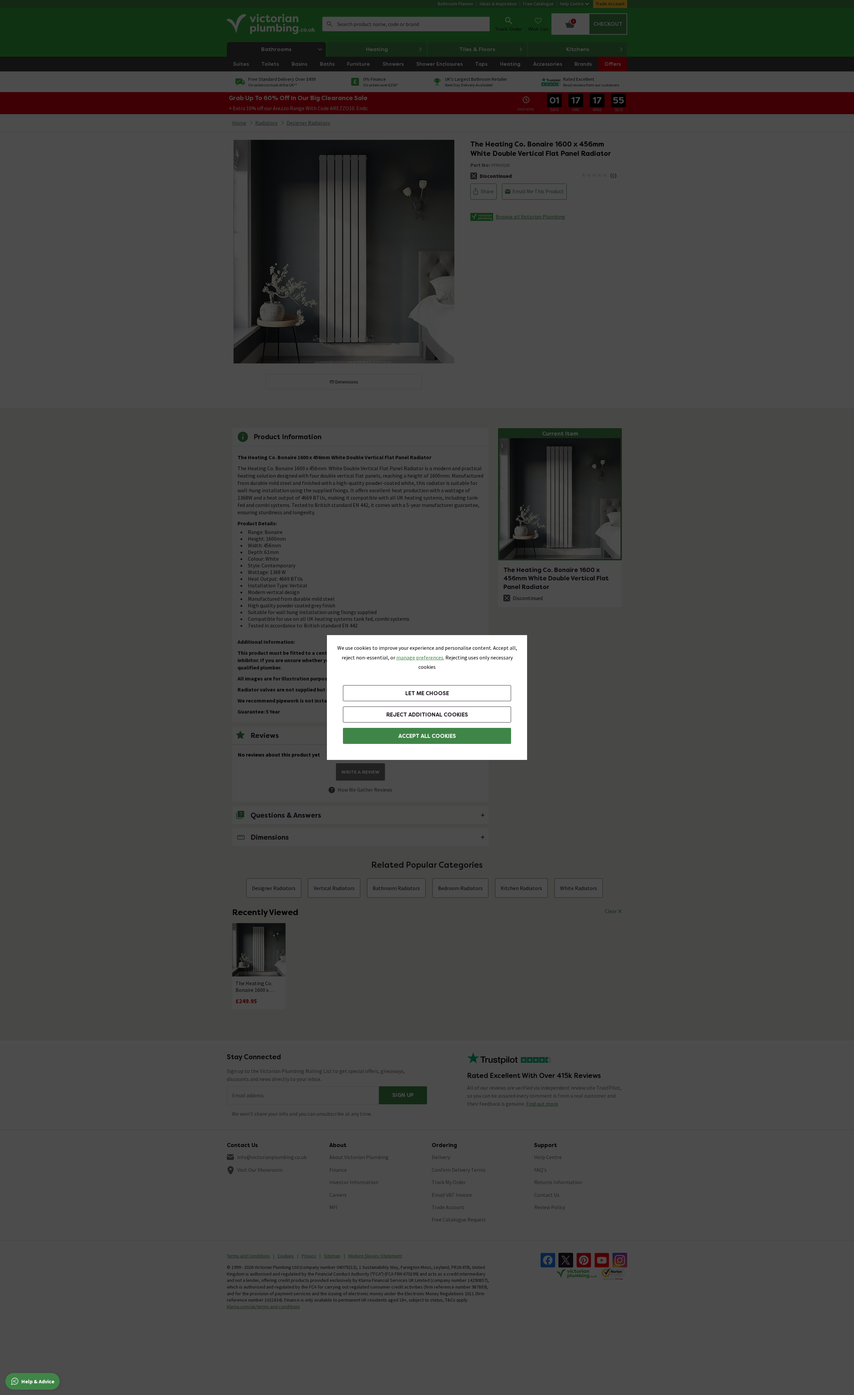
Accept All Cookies (427, 736)
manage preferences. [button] (420, 657)
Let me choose (427, 693)
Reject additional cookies (427, 714)
